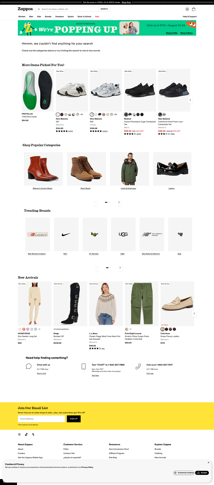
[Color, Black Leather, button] (166, 329)
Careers (21, 453)
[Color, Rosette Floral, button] (28, 329)
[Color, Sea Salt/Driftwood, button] (104, 114)
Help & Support (190, 16)
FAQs (65, 449)
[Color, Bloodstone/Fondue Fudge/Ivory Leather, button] (174, 329)
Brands (158, 449)
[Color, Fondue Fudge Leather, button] (170, 329)
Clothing (158, 453)
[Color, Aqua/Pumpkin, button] (164, 114)
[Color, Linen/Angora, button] (66, 114)
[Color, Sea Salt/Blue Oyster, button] (96, 114)
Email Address (26, 419)
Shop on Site (171, 33)
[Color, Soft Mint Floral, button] (32, 329)
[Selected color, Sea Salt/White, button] (58, 114)
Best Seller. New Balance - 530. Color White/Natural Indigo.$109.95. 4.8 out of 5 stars (106, 101)
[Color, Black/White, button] (142, 114)
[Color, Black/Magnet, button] (100, 114)
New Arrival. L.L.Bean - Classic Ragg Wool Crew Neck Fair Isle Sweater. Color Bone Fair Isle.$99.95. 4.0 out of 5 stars (106, 315)
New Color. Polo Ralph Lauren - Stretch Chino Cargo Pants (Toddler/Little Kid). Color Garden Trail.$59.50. (142, 312)
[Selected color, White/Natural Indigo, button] (92, 114)
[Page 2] (108, 202)
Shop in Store (186, 33)
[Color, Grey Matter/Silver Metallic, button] (112, 114)
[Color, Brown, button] (130, 114)
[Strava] (33, 434)
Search (104, 9)
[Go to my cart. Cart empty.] (193, 9)
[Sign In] (187, 9)
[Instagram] (19, 434)
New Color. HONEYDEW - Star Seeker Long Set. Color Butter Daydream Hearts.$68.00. (35, 312)
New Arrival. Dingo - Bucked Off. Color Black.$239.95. (70, 312)
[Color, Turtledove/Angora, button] (108, 114)
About (20, 449)
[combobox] (67, 9)
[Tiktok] (26, 434)
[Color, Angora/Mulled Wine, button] (74, 114)
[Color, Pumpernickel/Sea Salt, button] (62, 114)
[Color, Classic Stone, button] (127, 329)
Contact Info (69, 453)
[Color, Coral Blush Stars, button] (24, 329)
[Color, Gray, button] (134, 114)
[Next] (190, 100)
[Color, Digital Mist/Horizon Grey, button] (70, 114)
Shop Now (126, 2)
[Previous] (95, 202)
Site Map (113, 457)
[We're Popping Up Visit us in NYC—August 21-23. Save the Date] (107, 28)
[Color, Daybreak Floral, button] (36, 329)
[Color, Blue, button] (138, 114)
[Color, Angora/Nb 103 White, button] (78, 114)
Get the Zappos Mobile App (30, 457)
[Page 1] (106, 202)
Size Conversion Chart (119, 449)
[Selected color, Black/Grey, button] (126, 114)
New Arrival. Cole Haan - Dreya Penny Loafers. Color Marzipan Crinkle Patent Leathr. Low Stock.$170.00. (177, 312)
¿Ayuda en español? (72, 457)
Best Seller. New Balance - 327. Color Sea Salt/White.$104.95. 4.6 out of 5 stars (72, 101)
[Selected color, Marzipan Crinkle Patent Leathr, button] (162, 329)
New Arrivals (160, 457)
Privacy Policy (87, 467)
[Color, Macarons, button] (20, 329)
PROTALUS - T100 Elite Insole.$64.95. (38, 95)
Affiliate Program (116, 453)
